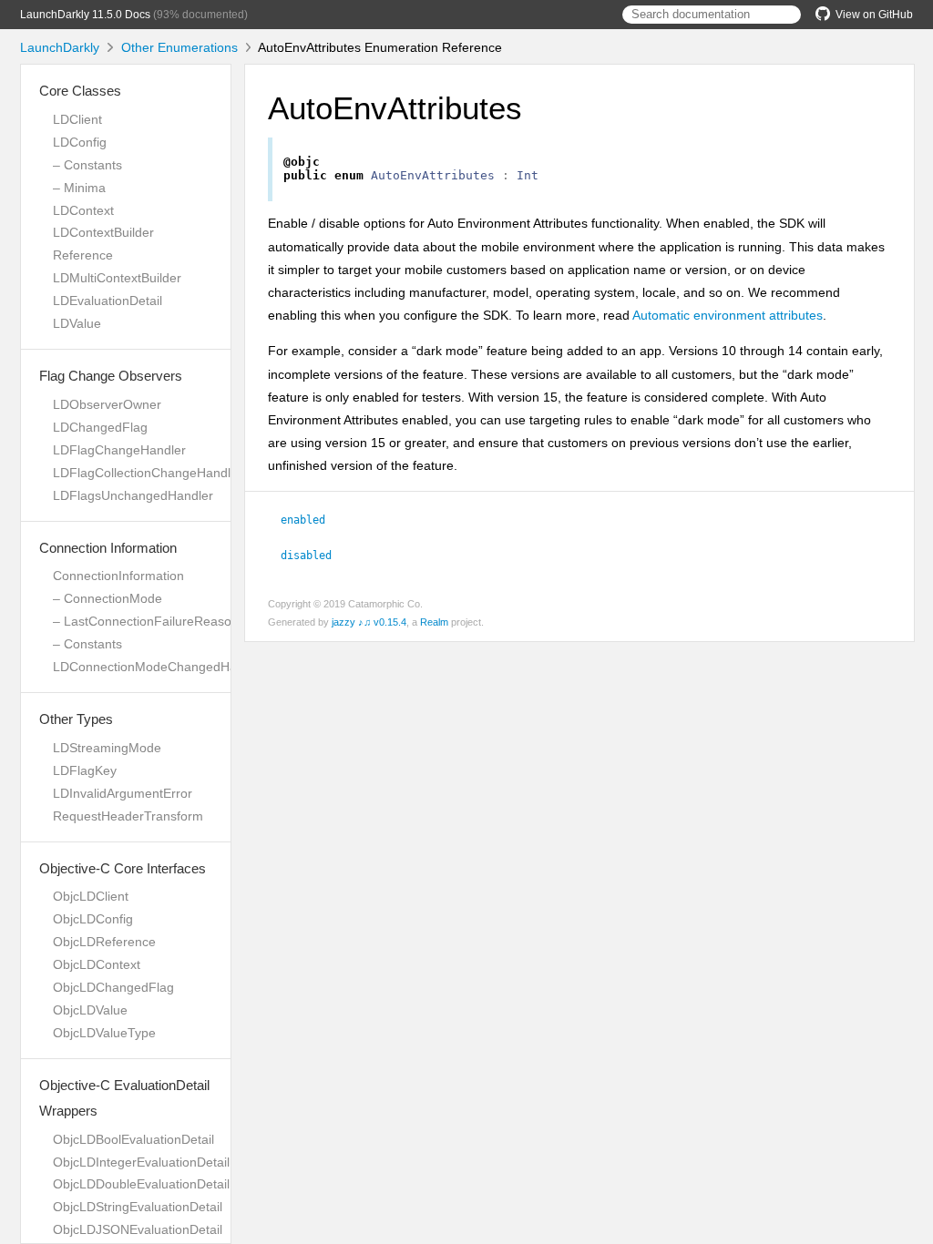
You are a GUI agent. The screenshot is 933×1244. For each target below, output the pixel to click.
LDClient (77, 119)
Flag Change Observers (110, 375)
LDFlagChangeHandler (119, 450)
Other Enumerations (179, 47)
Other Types (76, 719)
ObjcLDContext (96, 964)
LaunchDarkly (59, 47)
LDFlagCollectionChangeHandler (147, 472)
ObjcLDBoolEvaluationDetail (133, 1139)
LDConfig (80, 142)
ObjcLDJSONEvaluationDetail (137, 1229)
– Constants (87, 165)
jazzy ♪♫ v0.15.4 (369, 622)
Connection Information (108, 548)
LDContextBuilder (103, 232)
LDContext (83, 210)
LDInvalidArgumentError (122, 793)
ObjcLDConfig (93, 919)
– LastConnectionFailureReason (146, 621)
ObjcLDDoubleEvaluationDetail (141, 1184)
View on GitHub (874, 14)
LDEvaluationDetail (107, 300)
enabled (310, 520)
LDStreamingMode (107, 747)
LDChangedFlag (100, 427)
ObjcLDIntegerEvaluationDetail (141, 1162)
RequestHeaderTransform (128, 816)
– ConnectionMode (107, 598)
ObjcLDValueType (104, 1032)
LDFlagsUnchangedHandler (133, 495)
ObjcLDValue (90, 1010)
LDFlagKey (85, 770)
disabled (314, 555)
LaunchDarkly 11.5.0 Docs (85, 14)
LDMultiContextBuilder (117, 277)
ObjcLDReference (104, 941)
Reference (83, 255)
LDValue (77, 323)
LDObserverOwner (107, 404)
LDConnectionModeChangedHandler (159, 666)
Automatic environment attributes (727, 315)
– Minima (79, 187)
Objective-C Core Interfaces (122, 868)
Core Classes (80, 90)
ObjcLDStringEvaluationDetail (137, 1206)
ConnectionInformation (118, 575)
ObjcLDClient (90, 896)
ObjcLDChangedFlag (113, 987)
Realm (434, 622)
